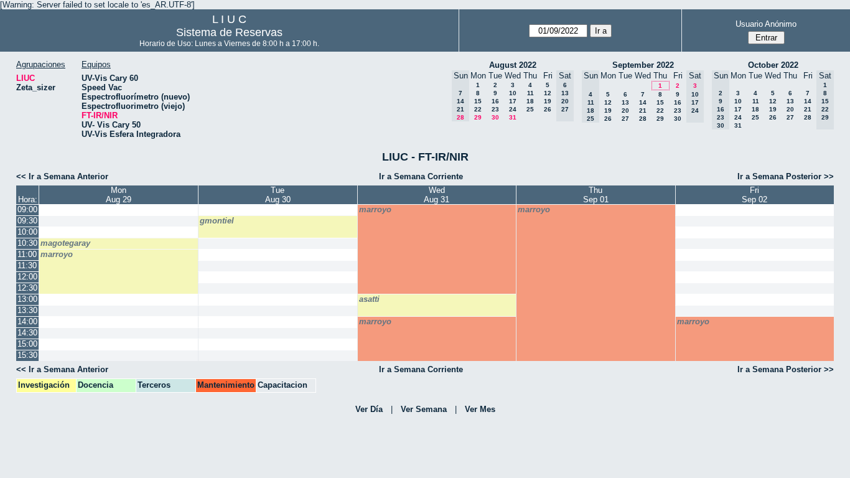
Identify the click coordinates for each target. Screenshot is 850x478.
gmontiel (217, 220)
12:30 (27, 288)
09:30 (27, 220)
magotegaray (65, 243)
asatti (369, 299)
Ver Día (369, 409)
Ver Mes (480, 409)
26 (547, 109)
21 (643, 110)
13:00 (27, 299)
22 (478, 109)
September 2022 (643, 65)
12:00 (27, 276)
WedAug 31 (436, 194)
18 (530, 101)
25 (530, 109)
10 (512, 93)
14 (643, 102)
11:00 (27, 254)
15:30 (27, 355)
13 (625, 102)
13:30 (27, 310)
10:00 (27, 232)
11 (530, 93)
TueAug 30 (278, 194)
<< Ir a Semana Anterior (62, 176)
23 (495, 109)
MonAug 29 (118, 194)
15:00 (27, 344)
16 (495, 101)
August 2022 (512, 65)
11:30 (27, 265)
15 (478, 101)
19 (547, 101)
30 (495, 117)
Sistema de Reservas (229, 32)
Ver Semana (424, 409)
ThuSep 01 (596, 194)
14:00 (27, 321)
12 (547, 93)
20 (625, 110)
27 (625, 118)
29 (478, 117)
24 (512, 109)
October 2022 (773, 65)
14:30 (27, 332)
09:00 (27, 209)
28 (643, 118)
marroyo (375, 209)
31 (512, 117)
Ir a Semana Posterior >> (785, 176)
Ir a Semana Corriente (421, 176)
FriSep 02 (754, 194)
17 (512, 101)
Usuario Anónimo (766, 24)
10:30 (27, 243)
